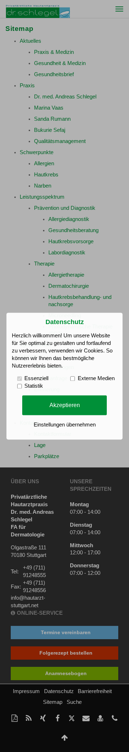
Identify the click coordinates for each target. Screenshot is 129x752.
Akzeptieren (64, 405)
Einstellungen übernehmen (65, 425)
